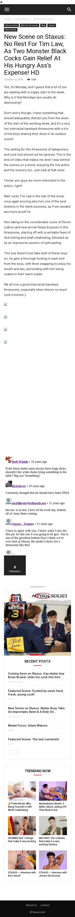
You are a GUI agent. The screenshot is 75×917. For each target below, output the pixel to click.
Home (7, 19)
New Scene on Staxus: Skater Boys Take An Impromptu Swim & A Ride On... (36, 710)
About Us (31, 905)
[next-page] (16, 752)
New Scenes (10, 29)
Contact (44, 905)
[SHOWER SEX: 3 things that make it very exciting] (22, 825)
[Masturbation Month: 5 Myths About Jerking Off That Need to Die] (53, 790)
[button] (6, 9)
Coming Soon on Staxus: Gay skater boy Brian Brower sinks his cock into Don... (36, 675)
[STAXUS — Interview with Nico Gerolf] (22, 860)
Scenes (52, 25)
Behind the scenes (43, 19)
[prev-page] (10, 752)
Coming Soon (15, 682)
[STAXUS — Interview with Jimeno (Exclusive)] (53, 860)
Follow (15, 556)
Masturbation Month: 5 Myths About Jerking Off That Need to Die (52, 806)
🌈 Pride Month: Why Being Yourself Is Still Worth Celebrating (20, 806)
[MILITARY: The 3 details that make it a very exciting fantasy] (53, 825)
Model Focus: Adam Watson (27, 725)
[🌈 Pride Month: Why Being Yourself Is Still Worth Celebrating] (22, 790)
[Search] (69, 9)
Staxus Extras (22, 19)
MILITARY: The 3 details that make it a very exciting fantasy (52, 841)
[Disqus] (37, 401)
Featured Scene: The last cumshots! (33, 739)
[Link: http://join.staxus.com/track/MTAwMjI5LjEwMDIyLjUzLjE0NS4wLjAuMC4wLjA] (37, 304)
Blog (43, 25)
